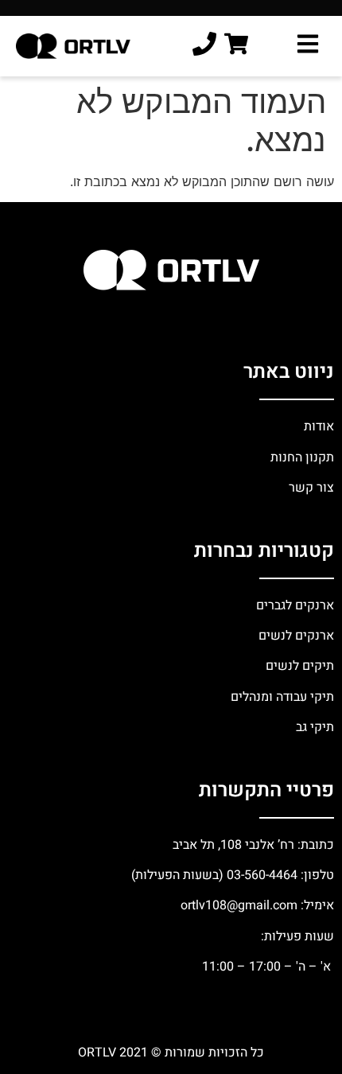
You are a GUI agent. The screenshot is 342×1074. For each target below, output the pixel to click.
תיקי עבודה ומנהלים (282, 696)
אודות (319, 426)
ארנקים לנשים (296, 635)
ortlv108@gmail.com (239, 905)
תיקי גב (315, 727)
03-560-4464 (262, 875)
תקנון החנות (300, 457)
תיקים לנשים (300, 665)
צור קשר (310, 487)
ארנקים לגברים (293, 605)
